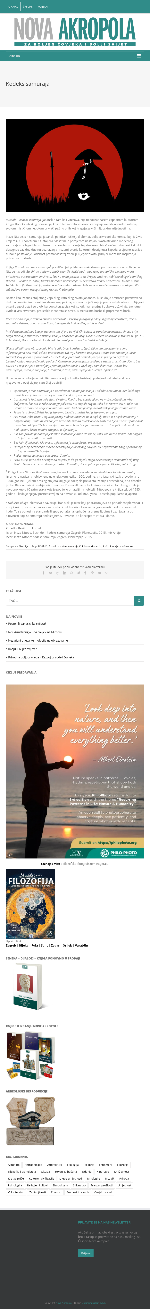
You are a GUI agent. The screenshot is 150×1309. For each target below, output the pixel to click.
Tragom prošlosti (102, 1185)
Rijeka (24, 945)
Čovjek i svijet (103, 1192)
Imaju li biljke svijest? (22, 649)
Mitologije (93, 1178)
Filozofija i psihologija (22, 1171)
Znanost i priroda (78, 1192)
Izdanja (87, 1171)
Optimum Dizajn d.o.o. (94, 1302)
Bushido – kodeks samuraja (63, 546)
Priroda (124, 1178)
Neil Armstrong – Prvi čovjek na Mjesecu (35, 632)
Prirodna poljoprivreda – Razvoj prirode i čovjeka (41, 657)
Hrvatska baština (66, 1171)
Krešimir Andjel (111, 546)
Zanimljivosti (37, 1192)
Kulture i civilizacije (41, 1178)
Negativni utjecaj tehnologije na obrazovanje (38, 640)
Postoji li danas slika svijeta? (27, 623)
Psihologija (15, 1185)
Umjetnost (124, 1185)
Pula (35, 945)
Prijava (85, 1253)
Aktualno (14, 1165)
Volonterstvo (16, 1192)
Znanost (56, 1192)
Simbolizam (60, 1185)
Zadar (55, 945)
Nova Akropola (64, 1302)
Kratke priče (16, 1178)
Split (45, 945)
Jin (100, 546)
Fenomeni (105, 1165)
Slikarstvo (79, 1185)
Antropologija (33, 1165)
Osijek (68, 945)
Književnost (121, 1171)
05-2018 (42, 546)
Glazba (45, 1171)
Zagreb (11, 945)
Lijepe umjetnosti (70, 1178)
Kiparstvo (103, 1171)
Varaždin (81, 945)
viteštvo (124, 546)
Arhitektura (54, 1165)
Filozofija (24, 546)
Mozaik (109, 1178)
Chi (81, 546)
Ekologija (73, 1165)
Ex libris (89, 1165)
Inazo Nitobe (91, 546)
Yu (131, 546)
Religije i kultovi (37, 1185)
